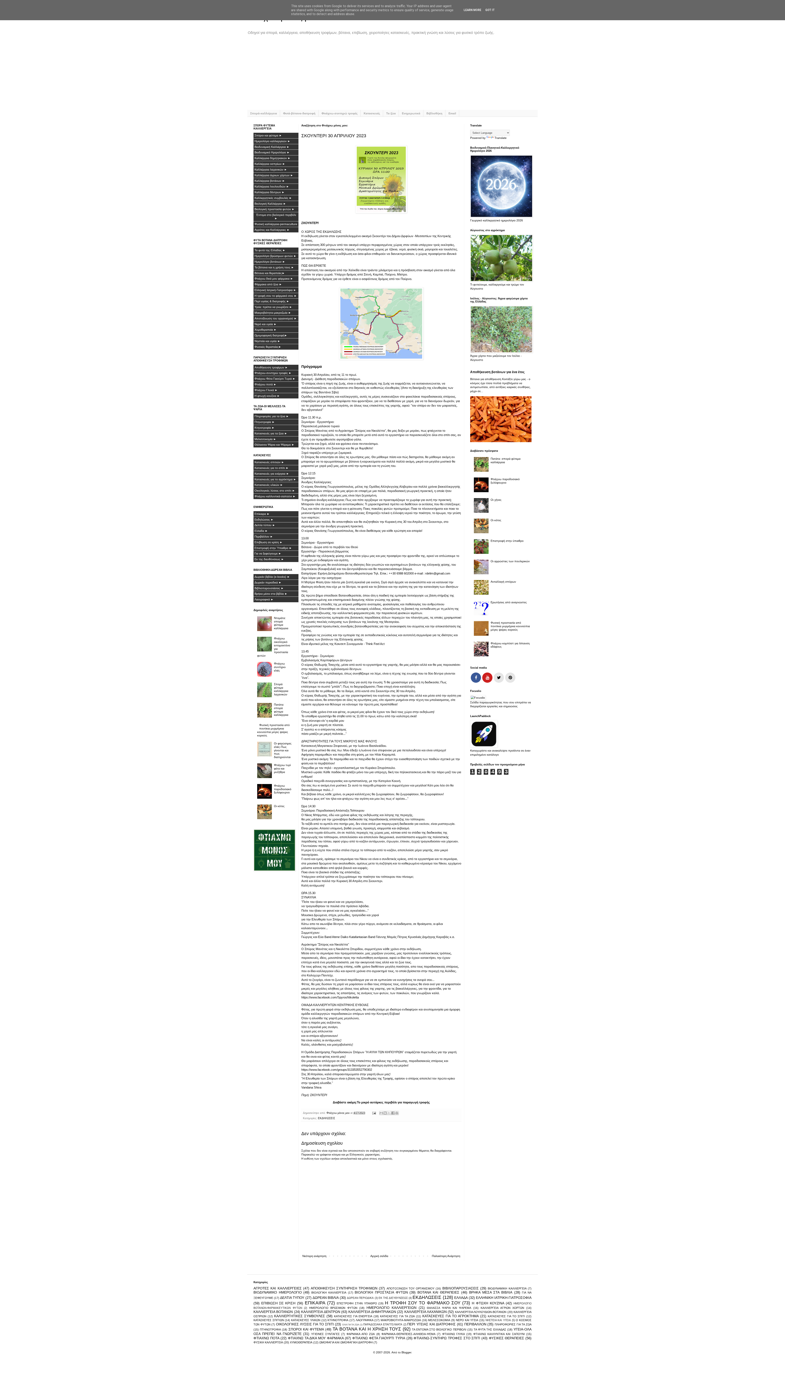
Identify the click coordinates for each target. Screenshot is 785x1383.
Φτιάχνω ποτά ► (265, 384)
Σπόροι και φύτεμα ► (268, 135)
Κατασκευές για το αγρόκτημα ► (275, 479)
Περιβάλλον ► (264, 536)
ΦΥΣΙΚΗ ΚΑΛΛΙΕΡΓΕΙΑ (268, 1342)
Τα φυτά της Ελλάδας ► (270, 250)
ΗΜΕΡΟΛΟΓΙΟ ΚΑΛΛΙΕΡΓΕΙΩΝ (391, 1308)
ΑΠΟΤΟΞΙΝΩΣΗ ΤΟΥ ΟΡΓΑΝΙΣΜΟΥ (411, 1288)
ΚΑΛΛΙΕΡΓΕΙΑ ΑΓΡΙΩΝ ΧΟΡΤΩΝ (502, 1307)
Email (452, 113)
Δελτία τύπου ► (265, 525)
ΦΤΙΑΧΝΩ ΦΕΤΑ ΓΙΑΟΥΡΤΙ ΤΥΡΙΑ (378, 1338)
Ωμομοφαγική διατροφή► (271, 335)
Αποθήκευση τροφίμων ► (271, 367)
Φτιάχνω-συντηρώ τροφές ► (273, 373)
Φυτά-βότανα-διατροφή (299, 113)
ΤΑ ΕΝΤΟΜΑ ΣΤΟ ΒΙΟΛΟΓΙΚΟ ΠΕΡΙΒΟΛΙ (439, 1329)
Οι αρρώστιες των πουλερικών (510, 561)
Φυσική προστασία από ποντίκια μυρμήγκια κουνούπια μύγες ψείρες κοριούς (273, 730)
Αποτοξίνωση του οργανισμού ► (276, 318)
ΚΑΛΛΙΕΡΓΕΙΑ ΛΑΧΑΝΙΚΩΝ (425, 1312)
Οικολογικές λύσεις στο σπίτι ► (275, 490)
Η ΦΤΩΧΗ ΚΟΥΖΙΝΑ (488, 1303)
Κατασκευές (372, 113)
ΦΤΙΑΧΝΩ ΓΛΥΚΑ (453, 1334)
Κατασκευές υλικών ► (269, 484)
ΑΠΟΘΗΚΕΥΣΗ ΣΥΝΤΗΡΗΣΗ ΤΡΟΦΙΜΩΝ (344, 1288)
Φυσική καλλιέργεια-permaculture (276, 224)
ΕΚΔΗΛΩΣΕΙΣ (326, 1118)
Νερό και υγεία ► (266, 324)
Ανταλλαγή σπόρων (503, 581)
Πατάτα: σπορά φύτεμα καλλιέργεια (281, 709)
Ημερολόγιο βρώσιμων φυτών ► (275, 256)
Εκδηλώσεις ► (264, 519)
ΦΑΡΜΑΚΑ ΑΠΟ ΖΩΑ (361, 1334)
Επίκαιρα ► (262, 513)
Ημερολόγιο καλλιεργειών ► (272, 141)
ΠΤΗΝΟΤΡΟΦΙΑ (270, 1329)
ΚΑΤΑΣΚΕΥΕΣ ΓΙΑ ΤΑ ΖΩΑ (397, 1316)
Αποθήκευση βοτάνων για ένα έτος (497, 372)
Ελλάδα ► (261, 530)
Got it (490, 10)
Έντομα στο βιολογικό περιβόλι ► (276, 216)
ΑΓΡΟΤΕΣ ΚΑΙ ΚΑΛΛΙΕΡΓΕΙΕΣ (277, 1288)
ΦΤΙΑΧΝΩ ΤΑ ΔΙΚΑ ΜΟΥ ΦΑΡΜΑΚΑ (316, 1338)
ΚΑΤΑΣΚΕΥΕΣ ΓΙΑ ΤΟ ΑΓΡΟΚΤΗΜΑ (450, 1316)
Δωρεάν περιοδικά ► (268, 582)
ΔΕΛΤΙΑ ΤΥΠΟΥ (292, 1298)
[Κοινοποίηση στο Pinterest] (397, 1113)
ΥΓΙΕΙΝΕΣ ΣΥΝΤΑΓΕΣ (325, 1334)
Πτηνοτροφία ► (265, 422)
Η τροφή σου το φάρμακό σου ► (276, 295)
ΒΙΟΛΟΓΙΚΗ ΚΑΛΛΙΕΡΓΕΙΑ (328, 1292)
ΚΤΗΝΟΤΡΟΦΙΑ (337, 1320)
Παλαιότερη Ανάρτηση (446, 1256)
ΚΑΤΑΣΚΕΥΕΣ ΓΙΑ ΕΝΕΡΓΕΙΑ (353, 1316)
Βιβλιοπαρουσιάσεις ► (269, 588)
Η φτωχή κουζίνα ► (267, 395)
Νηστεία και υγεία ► (267, 341)
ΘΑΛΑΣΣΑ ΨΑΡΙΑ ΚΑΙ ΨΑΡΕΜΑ (449, 1307)
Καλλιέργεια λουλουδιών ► (272, 186)
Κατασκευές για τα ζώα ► (271, 433)
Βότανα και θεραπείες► (270, 273)
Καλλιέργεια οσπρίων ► (270, 163)
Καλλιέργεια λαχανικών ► (271, 169)
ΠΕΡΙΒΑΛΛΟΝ (475, 1324)
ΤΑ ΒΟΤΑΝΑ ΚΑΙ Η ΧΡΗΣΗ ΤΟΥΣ (367, 1329)
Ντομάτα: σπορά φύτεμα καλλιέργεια (281, 623)
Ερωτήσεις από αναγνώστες (509, 602)
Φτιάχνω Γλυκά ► (266, 390)
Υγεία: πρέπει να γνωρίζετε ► (273, 307)
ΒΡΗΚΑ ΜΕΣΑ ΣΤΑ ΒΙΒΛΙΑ (490, 1292)
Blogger (406, 1352)
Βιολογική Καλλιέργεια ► (270, 203)
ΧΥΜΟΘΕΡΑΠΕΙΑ (301, 1342)
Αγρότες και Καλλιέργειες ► (272, 229)
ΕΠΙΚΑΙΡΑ (315, 1302)
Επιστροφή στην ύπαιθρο (507, 540)
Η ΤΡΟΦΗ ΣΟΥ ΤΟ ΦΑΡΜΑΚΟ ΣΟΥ (423, 1302)
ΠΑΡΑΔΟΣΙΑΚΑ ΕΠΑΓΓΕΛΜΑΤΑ (382, 1324)
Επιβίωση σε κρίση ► (269, 542)
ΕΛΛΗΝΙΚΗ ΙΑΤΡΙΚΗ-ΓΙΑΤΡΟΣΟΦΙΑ (504, 1298)
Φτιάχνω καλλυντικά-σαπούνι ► (275, 496)
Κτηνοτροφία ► (265, 427)
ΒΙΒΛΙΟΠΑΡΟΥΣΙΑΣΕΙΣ (460, 1288)
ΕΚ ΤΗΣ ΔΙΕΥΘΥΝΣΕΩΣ (393, 1298)
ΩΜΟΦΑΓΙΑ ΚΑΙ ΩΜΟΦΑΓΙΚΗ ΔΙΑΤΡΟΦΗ (346, 1342)
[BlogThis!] (385, 1113)
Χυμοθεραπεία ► (266, 329)
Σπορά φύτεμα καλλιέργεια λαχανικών (281, 689)
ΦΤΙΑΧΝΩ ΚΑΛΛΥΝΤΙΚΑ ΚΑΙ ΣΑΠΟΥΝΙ (499, 1334)
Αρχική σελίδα (379, 1256)
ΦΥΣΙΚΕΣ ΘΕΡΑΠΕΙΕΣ (506, 1338)
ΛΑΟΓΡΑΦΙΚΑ (364, 1320)
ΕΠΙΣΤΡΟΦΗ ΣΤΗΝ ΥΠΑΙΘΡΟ (357, 1303)
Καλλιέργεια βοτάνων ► (270, 180)
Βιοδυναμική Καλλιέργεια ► (272, 146)
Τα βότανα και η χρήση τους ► (274, 267)
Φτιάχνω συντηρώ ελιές (280, 667)
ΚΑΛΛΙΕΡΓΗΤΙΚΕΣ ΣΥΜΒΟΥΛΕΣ (299, 1316)
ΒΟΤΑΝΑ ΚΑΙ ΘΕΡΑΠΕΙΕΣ (438, 1292)
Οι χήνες (496, 499)
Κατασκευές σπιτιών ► (269, 462)
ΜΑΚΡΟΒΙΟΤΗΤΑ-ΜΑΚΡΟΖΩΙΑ (401, 1320)
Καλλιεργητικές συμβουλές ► (273, 198)
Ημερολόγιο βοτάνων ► (270, 261)
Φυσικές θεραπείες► (268, 346)
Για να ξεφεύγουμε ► (268, 553)
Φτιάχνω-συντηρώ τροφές (340, 113)
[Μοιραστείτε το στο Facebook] (393, 1113)
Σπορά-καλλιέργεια (263, 113)
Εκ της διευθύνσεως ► (269, 559)
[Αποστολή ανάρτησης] (374, 1113)
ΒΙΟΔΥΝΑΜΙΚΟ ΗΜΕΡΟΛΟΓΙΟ (277, 1292)
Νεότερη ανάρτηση (314, 1256)
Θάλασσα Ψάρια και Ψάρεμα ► (274, 444)
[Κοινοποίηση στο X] (389, 1113)
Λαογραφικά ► (264, 599)
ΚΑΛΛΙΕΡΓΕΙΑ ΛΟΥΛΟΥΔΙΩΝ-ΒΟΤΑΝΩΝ (480, 1312)
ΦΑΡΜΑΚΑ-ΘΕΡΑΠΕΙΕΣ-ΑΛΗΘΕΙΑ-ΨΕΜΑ (408, 1334)
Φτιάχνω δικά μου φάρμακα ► (274, 278)
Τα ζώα (391, 113)
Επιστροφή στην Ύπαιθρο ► (273, 548)
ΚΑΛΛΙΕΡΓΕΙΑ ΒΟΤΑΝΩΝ (273, 1312)
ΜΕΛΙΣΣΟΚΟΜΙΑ (439, 1320)
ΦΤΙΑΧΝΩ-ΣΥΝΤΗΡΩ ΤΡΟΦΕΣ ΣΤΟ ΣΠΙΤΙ (447, 1338)
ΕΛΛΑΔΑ (461, 1298)
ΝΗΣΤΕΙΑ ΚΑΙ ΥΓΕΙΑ (498, 1320)
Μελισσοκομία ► (265, 439)
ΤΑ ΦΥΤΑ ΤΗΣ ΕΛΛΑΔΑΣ (490, 1329)
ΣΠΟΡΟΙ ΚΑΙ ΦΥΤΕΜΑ (306, 1329)
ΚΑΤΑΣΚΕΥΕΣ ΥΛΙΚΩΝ (305, 1320)
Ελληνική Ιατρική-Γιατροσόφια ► (275, 290)
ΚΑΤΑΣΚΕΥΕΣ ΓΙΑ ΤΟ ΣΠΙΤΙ (506, 1316)
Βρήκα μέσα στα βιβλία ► (271, 593)
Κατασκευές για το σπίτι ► (272, 468)
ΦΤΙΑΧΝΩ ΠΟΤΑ (266, 1338)
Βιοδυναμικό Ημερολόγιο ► (272, 152)
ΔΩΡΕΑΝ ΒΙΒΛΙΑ (326, 1298)
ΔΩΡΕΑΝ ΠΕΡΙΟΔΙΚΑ (360, 1298)
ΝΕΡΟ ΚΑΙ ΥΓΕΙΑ (467, 1320)
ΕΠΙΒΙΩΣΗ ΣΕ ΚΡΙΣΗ (278, 1303)
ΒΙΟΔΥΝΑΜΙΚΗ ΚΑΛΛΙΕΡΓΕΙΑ (507, 1288)
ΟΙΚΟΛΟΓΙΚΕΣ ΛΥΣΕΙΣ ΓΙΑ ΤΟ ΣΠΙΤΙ (305, 1324)
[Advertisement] (376, 75)
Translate (501, 137)
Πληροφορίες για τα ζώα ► (272, 416)
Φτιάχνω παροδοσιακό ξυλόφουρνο (282, 789)
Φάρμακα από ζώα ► (268, 284)
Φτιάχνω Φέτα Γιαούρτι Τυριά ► (275, 378)
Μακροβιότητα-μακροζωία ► (273, 312)
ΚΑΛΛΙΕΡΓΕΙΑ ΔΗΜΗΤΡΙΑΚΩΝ (372, 1312)
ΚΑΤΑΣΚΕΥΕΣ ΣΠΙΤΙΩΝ (268, 1320)
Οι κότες (279, 806)
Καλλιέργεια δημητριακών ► (272, 158)
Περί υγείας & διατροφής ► (272, 301)
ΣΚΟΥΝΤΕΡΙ (318, 1095)
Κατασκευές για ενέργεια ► (272, 473)
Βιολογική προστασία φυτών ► (275, 209)
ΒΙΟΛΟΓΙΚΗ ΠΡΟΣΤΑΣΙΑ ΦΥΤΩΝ (381, 1292)
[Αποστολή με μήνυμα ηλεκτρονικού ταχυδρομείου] (381, 1113)
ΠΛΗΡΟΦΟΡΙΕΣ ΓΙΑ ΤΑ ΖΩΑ (513, 1324)
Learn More (472, 10)
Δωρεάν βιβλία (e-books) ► (272, 576)
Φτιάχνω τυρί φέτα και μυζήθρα (282, 768)
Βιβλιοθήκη (434, 113)
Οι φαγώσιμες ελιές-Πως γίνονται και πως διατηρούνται (283, 750)
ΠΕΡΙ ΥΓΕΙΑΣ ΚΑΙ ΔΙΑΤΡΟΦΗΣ (431, 1324)
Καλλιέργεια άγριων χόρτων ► (274, 175)
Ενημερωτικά (411, 113)
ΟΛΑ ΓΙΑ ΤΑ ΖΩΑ (350, 1324)
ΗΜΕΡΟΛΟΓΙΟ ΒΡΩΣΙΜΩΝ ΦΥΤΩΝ (333, 1307)
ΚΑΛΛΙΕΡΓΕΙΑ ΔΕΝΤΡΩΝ (320, 1312)
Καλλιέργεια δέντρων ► (270, 192)
